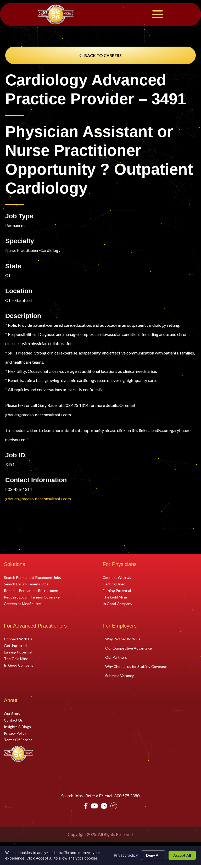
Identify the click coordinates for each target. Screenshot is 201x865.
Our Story (12, 713)
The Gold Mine (115, 597)
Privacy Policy (15, 733)
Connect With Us (117, 577)
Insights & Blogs (17, 726)
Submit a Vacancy (119, 675)
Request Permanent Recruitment (31, 590)
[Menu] (157, 14)
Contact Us (13, 720)
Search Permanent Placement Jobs (32, 577)
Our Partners (116, 657)
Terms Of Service (18, 740)
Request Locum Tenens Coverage (32, 597)
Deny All (153, 855)
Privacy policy (126, 855)
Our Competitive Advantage (128, 648)
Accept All (182, 855)
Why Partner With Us (122, 639)
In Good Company (117, 603)
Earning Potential (117, 590)
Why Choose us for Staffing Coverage (136, 666)
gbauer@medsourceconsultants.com (38, 498)
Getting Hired (114, 584)
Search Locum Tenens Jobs (26, 584)
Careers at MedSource (22, 603)
